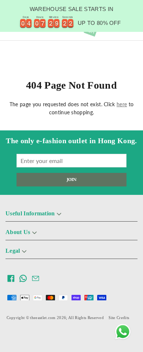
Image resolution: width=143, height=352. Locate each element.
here (122, 104)
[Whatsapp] (123, 332)
